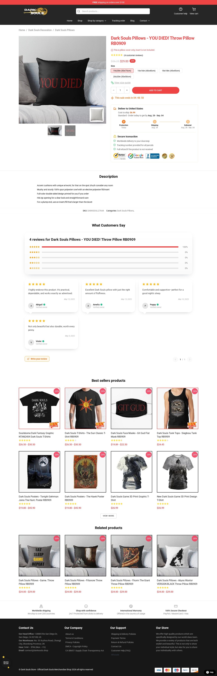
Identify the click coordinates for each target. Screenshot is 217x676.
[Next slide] (101, 80)
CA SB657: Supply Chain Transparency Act (84, 650)
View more (108, 516)
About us (69, 634)
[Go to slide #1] (55, 130)
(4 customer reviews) (133, 55)
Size (113, 66)
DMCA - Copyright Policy (76, 646)
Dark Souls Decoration (40, 30)
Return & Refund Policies (122, 642)
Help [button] (211, 672)
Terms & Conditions (74, 638)
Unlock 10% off (6, 662)
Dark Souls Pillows (65, 30)
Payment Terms (118, 638)
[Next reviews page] (189, 359)
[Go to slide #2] (70, 130)
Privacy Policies (72, 642)
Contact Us (116, 646)
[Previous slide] (23, 80)
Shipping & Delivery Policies (123, 634)
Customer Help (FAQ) (120, 650)
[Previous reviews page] (175, 359)
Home (22, 30)
